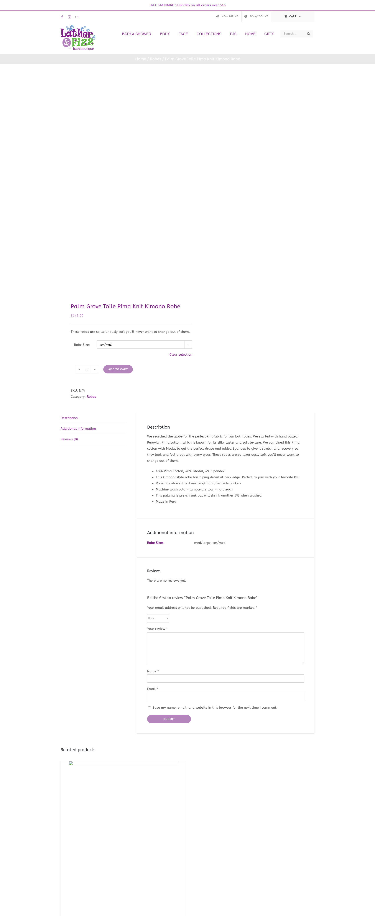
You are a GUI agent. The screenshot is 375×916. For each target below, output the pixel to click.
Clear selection (180, 354)
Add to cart (118, 369)
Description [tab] (69, 418)
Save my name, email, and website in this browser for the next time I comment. (215, 708)
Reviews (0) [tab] (69, 439)
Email (152, 689)
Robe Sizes (82, 345)
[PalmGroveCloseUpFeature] (122, 183)
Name (153, 671)
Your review (157, 629)
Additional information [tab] (78, 429)
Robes (91, 397)
